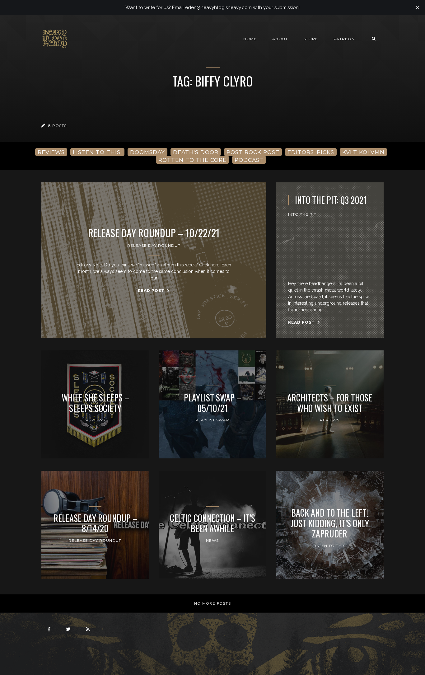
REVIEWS (51, 152)
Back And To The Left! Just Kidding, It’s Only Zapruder (330, 523)
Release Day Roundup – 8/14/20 (95, 523)
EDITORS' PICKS (310, 152)
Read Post (152, 290)
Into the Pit (302, 214)
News (212, 540)
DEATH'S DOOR (195, 152)
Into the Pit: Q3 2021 (331, 200)
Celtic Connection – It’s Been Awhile (212, 523)
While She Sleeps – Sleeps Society (95, 402)
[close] (418, 7)
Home (250, 38)
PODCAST (249, 160)
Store (310, 38)
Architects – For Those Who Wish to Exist (329, 402)
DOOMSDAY (147, 152)
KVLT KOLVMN (363, 152)
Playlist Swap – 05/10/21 (212, 402)
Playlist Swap (212, 420)
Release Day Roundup (154, 245)
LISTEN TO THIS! (97, 152)
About (280, 38)
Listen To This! (330, 545)
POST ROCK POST (253, 152)
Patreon (344, 38)
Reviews (95, 420)
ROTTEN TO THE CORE (192, 160)
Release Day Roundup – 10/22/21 (154, 233)
